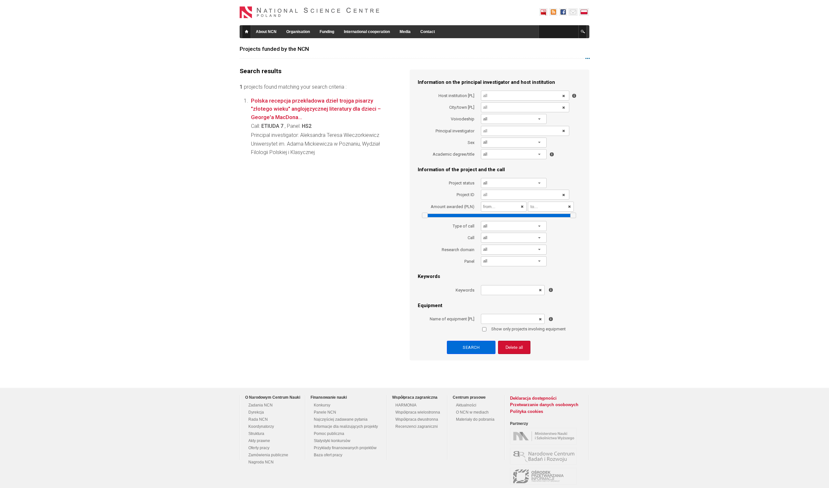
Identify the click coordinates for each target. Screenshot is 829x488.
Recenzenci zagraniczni (416, 426)
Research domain (458, 249)
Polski (584, 12)
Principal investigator (455, 130)
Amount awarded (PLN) (452, 206)
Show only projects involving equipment (528, 329)
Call (471, 237)
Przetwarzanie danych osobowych (544, 404)
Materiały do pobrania (475, 419)
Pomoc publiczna (329, 434)
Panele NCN (325, 412)
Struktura (256, 434)
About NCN (266, 31)
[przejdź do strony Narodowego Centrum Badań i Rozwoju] (545, 456)
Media (405, 31)
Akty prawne (259, 441)
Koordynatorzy (261, 426)
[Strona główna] (310, 12)
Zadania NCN (260, 405)
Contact (427, 31)
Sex (471, 142)
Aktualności (466, 405)
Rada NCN (258, 419)
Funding (327, 31)
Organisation (298, 31)
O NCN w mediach (472, 412)
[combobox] (514, 119)
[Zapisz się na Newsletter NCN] (573, 12)
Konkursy (322, 405)
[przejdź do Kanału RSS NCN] (553, 12)
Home (246, 31)
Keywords (465, 290)
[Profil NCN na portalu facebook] (563, 12)
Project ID (465, 194)
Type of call (463, 226)
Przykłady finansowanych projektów (345, 448)
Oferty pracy (258, 448)
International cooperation (367, 31)
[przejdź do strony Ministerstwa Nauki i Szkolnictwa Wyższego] (545, 436)
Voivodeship (462, 118)
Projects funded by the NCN (274, 49)
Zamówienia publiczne (268, 455)
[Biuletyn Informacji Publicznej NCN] (543, 12)
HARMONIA (405, 405)
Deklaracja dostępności (533, 398)
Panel (469, 261)
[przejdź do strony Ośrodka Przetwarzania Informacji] (545, 476)
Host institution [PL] (456, 95)
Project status (461, 183)
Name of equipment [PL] (452, 318)
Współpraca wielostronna (417, 412)
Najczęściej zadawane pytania (341, 419)
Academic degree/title (453, 154)
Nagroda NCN (261, 462)
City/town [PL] (461, 107)
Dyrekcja (256, 412)
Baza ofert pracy (328, 455)
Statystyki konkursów (332, 441)
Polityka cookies (526, 411)
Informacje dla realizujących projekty (346, 426)
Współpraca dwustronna (416, 419)
